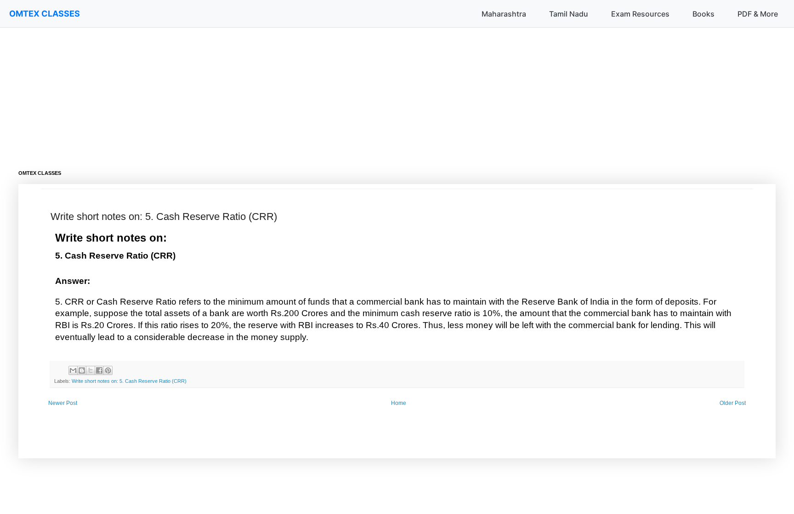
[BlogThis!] (81, 370)
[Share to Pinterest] (108, 370)
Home (398, 403)
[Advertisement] (294, 92)
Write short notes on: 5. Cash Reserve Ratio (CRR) (129, 381)
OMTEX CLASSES (44, 13)
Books (703, 13)
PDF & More (757, 13)
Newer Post (62, 403)
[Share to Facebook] (99, 370)
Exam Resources (640, 13)
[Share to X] (90, 370)
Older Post (733, 403)
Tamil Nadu (568, 13)
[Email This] (73, 370)
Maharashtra (504, 13)
